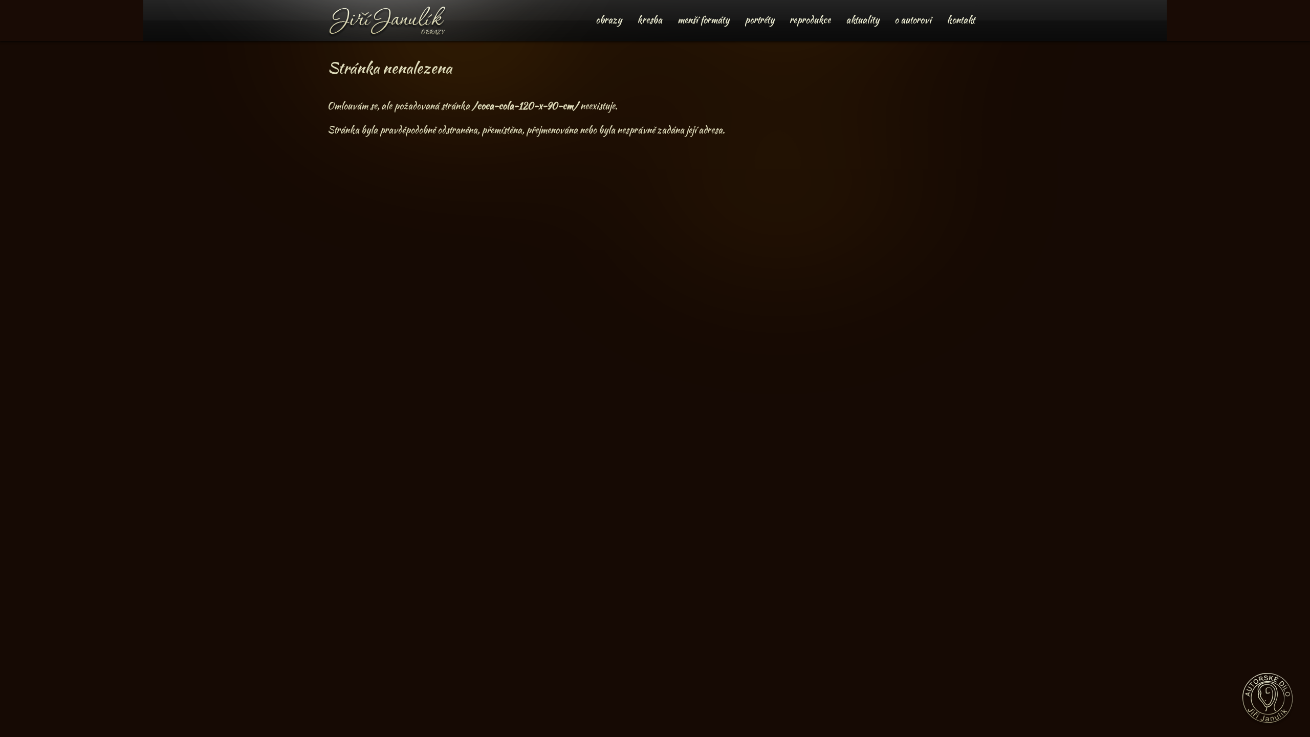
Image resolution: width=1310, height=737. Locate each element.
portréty (759, 20)
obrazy (609, 20)
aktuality (862, 20)
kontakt (961, 20)
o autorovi (912, 20)
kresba (649, 20)
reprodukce (810, 20)
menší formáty (703, 20)
